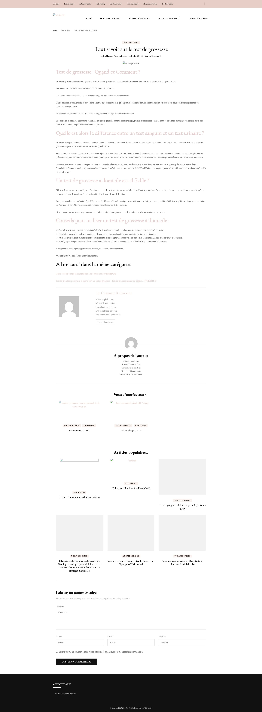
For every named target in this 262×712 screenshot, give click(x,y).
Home (88, 18)
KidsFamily (100, 4)
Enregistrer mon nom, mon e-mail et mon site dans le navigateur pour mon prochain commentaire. (101, 652)
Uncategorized (183, 500)
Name (59, 636)
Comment (60, 606)
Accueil (56, 4)
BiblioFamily (69, 4)
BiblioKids (79, 492)
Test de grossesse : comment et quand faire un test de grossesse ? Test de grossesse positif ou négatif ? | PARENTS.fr (106, 281)
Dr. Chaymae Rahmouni (112, 56)
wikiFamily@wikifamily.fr (65, 694)
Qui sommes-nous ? (110, 18)
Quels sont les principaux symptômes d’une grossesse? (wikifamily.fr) (86, 274)
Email (110, 636)
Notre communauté (169, 18)
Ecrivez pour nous (139, 18)
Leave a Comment (152, 56)
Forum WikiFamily (199, 18)
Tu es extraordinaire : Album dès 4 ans (79, 497)
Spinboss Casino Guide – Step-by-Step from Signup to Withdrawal (131, 562)
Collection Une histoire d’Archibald (131, 488)
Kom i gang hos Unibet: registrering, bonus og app (183, 506)
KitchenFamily (85, 4)
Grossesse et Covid (79, 430)
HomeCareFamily (150, 4)
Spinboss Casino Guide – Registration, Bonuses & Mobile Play (182, 562)
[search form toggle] (208, 4)
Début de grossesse (131, 430)
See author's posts (105, 322)
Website (162, 636)
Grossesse (89, 425)
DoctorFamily (167, 4)
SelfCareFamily (116, 4)
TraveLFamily (132, 4)
